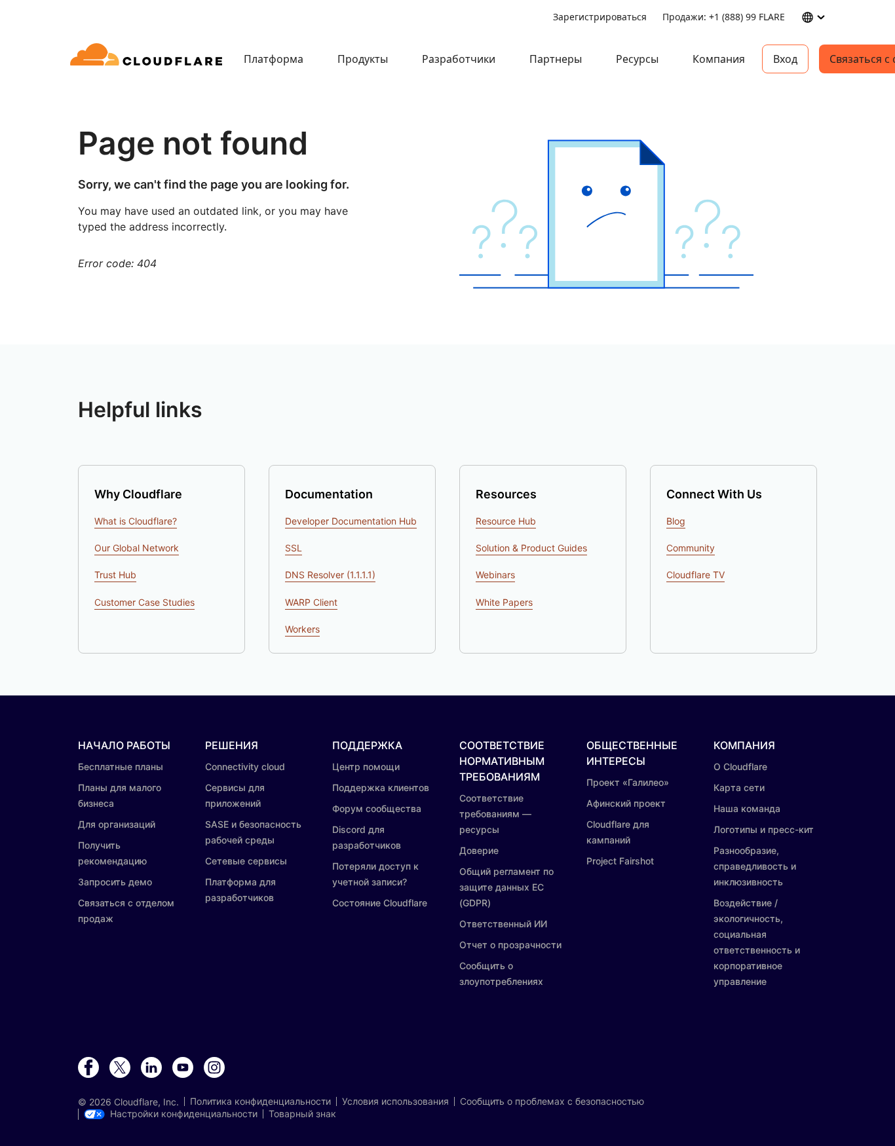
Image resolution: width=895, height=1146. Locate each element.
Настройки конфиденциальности (183, 1114)
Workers (302, 629)
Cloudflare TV (695, 574)
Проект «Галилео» (627, 782)
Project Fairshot (620, 860)
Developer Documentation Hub (351, 521)
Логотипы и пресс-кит (764, 829)
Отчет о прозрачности (510, 944)
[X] (119, 1068)
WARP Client (311, 602)
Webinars (495, 574)
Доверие (479, 850)
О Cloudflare (740, 766)
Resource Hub (506, 521)
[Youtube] (182, 1068)
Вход (785, 59)
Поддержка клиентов (380, 787)
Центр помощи (366, 766)
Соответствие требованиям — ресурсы (495, 813)
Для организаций (116, 824)
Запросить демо (115, 881)
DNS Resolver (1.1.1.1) (330, 574)
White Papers (504, 602)
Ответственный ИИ (503, 923)
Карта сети (739, 787)
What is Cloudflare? (135, 521)
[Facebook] (88, 1068)
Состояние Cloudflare (379, 902)
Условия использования (395, 1101)
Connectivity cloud (245, 766)
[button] (606, 214)
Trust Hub (115, 574)
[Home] (148, 59)
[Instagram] (214, 1068)
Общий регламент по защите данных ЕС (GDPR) (506, 887)
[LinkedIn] (151, 1068)
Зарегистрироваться (600, 16)
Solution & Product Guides (531, 547)
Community (690, 547)
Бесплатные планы (120, 766)
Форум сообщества (376, 808)
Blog (675, 521)
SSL (293, 547)
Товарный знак (302, 1113)
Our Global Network (136, 547)
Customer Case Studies (144, 602)
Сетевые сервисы (246, 860)
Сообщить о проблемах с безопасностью (552, 1101)
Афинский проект (626, 803)
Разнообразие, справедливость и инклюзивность (755, 866)
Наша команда (747, 808)
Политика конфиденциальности (260, 1101)
